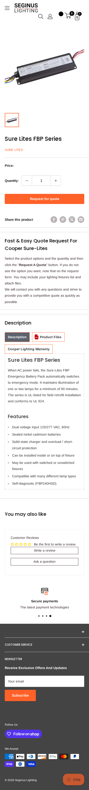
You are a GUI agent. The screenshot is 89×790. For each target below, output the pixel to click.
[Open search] (40, 16)
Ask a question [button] (44, 561)
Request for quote (44, 199)
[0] (68, 16)
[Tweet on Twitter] (72, 219)
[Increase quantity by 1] (56, 181)
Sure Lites (14, 150)
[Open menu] (7, 8)
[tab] (17, 337)
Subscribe (20, 695)
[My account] (50, 16)
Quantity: (12, 181)
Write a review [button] (44, 550)
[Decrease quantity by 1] (27, 181)
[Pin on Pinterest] (63, 219)
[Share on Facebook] (54, 219)
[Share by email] (81, 219)
